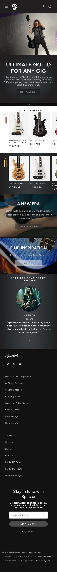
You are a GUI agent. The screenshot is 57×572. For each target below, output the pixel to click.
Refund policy (11, 561)
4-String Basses (13, 383)
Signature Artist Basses (17, 403)
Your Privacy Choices (45, 561)
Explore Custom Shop (28, 227)
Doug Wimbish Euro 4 (30, 95)
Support (9, 449)
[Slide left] (22, 340)
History (9, 442)
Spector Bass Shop (17, 553)
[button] (6, 6)
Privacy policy (11, 556)
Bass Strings (11, 416)
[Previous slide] (22, 104)
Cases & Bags (12, 409)
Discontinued (12, 423)
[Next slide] (35, 104)
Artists (8, 435)
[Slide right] (35, 340)
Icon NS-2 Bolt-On (37, 140)
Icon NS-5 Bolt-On (37, 183)
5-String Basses (13, 390)
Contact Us (11, 455)
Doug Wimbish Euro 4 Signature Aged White (17, 141)
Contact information (45, 556)
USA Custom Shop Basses (19, 376)
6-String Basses (13, 396)
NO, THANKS (28, 532)
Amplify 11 (22, 568)
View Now (28, 263)
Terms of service (27, 556)
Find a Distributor (14, 469)
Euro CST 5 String (16, 183)
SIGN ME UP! (29, 524)
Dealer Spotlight (13, 475)
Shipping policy (26, 561)
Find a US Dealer (13, 462)
